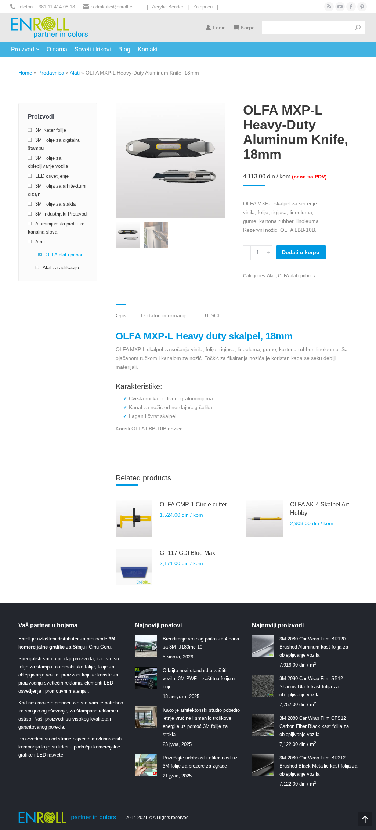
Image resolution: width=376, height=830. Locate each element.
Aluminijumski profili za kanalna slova (56, 228)
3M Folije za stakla (55, 204)
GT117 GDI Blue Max (187, 553)
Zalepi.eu (203, 7)
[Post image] (146, 646)
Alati (75, 73)
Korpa (248, 27)
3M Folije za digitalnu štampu (54, 144)
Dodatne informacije (164, 315)
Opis (121, 315)
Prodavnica (51, 73)
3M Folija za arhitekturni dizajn (57, 190)
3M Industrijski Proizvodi (61, 214)
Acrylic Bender (167, 7)
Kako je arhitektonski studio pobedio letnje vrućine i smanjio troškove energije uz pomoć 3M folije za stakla (201, 722)
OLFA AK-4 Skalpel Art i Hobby (321, 508)
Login (219, 27)
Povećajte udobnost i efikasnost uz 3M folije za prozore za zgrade (200, 762)
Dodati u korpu (300, 252)
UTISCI (210, 315)
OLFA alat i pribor (295, 275)
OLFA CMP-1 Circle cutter (193, 504)
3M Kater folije (50, 130)
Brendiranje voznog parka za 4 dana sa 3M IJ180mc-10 (201, 643)
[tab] (121, 312)
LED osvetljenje (52, 176)
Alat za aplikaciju (61, 267)
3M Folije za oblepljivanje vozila (48, 162)
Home (25, 73)
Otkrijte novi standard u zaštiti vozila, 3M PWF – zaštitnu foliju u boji (199, 678)
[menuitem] (29, 49)
